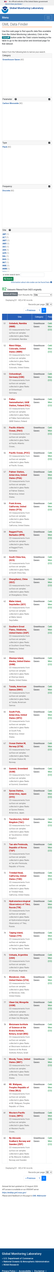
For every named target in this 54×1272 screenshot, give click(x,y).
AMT (4, 240)
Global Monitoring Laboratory (27, 8)
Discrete (6, 191)
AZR (4, 253)
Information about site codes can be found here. (30, 282)
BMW (4, 269)
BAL (4, 256)
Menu (5, 17)
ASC (4, 247)
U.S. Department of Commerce (18, 1258)
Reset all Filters (10, 294)
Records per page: (36, 304)
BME (4, 266)
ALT (4, 237)
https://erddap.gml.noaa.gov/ (14, 1192)
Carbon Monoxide (10, 103)
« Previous (30, 310)
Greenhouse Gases (11, 60)
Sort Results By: (25, 295)
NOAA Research (11, 1264)
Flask (4, 147)
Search (9, 279)
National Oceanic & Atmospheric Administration (26, 1261)
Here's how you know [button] (13, 4)
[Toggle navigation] (48, 17)
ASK (4, 250)
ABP (4, 234)
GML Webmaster (39, 1196)
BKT (4, 262)
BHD (4, 259)
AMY (4, 244)
